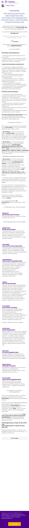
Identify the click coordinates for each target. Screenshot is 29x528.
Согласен (14, 524)
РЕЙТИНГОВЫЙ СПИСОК (14, 37)
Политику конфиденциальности (10, 517)
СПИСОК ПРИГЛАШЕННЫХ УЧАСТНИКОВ (14, 36)
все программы (14, 438)
